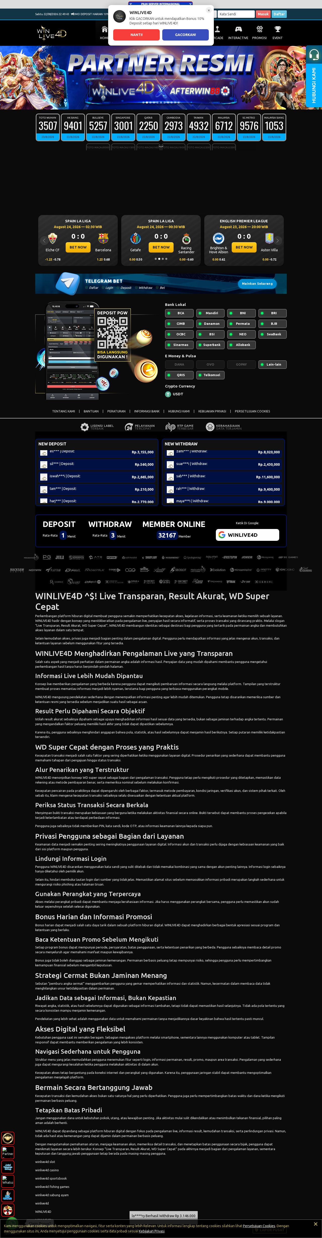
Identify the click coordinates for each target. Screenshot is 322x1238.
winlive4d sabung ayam (52, 1195)
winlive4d (42, 1203)
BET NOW (78, 247)
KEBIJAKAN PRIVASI (212, 411)
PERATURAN (116, 411)
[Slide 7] (165, 102)
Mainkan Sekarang (257, 283)
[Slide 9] (172, 102)
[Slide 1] (143, 102)
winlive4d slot (45, 1161)
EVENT (278, 38)
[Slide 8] (168, 102)
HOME (104, 38)
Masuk (263, 14)
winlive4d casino (47, 1170)
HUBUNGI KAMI (179, 411)
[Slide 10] (175, 102)
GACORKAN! (185, 35)
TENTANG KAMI (63, 411)
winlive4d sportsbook (51, 1178)
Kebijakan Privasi (152, 1231)
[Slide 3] (150, 102)
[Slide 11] (179, 102)
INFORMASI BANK (146, 411)
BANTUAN (91, 411)
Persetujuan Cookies (259, 1226)
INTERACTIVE (238, 38)
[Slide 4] (154, 102)
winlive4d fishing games (52, 1186)
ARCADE (217, 38)
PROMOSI (259, 38)
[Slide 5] (157, 102)
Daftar (279, 14)
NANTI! (137, 35)
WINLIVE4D (43, 620)
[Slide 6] (161, 102)
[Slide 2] (147, 102)
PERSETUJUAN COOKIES (252, 411)
